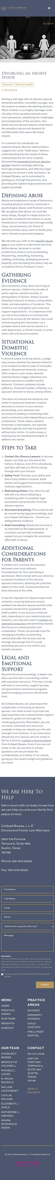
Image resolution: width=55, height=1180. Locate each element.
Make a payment (34, 1091)
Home (5, 1006)
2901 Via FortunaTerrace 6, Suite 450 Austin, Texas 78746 (35, 1069)
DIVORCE (34, 1010)
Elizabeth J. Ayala (10, 1106)
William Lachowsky (9, 1089)
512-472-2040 (22, 861)
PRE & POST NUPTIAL (36, 1034)
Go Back (48, 24)
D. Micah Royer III (7, 1081)
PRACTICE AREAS (8, 1012)
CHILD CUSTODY (34, 1026)
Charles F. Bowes (9, 1056)
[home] (13, 8)
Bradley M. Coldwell (9, 1064)
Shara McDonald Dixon (9, 1124)
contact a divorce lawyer (36, 741)
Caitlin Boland (7, 1097)
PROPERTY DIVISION (35, 1017)
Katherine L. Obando (10, 1114)
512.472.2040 (36, 1054)
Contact (7, 1028)
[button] (49, 8)
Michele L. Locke (8, 1072)
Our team (8, 1019)
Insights (7, 1023)
